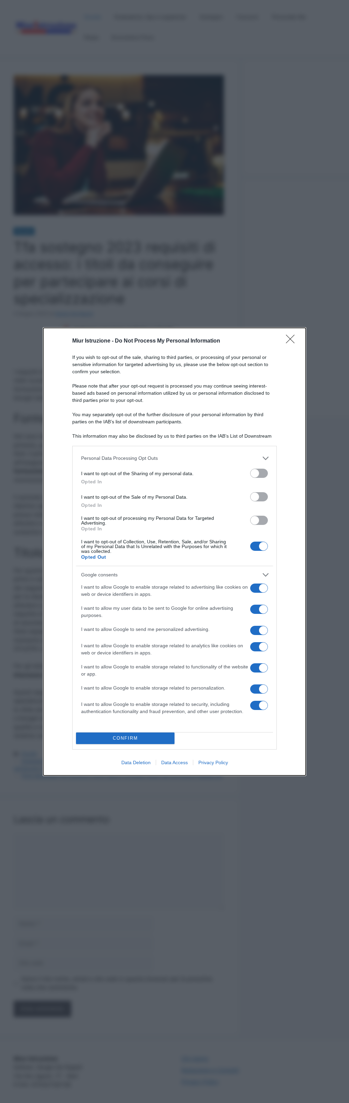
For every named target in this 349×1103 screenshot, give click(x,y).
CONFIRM (125, 738)
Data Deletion (136, 762)
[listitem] (174, 458)
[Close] (292, 341)
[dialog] (174, 551)
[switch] (259, 473)
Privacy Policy (213, 762)
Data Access (174, 762)
